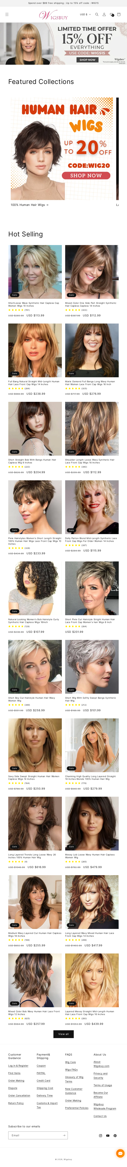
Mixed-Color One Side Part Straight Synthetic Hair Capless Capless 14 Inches (90, 304)
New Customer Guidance (73, 1090)
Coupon (41, 1065)
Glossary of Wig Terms (74, 1079)
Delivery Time (45, 1095)
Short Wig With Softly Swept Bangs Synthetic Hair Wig (90, 699)
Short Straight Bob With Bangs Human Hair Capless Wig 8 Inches (32, 461)
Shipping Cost (45, 1088)
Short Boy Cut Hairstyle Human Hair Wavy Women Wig (31, 699)
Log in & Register (18, 1065)
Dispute (12, 1088)
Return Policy (16, 1103)
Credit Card (43, 1080)
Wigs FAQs (71, 1069)
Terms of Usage (103, 1085)
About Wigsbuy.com (101, 1063)
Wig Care (70, 1062)
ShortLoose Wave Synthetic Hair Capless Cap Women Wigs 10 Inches (33, 304)
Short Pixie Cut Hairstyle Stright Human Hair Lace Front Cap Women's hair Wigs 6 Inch (90, 620)
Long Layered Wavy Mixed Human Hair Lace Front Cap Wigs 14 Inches (89, 934)
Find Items (14, 1073)
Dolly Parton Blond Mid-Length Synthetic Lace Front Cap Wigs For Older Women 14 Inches (91, 539)
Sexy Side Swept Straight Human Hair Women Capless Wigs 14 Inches (34, 777)
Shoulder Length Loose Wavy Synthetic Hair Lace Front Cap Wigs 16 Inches (90, 461)
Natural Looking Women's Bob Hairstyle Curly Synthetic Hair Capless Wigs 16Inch (33, 620)
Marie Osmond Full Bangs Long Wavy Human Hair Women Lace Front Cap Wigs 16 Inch (90, 383)
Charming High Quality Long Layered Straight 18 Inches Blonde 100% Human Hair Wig (90, 777)
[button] (7, 14)
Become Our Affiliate (101, 1094)
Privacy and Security (101, 1075)
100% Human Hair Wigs (28, 205)
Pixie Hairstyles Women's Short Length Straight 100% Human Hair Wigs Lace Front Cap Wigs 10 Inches (35, 541)
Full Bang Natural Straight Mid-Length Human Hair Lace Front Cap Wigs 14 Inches (34, 383)
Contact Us (100, 1116)
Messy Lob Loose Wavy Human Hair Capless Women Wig (90, 856)
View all (63, 1034)
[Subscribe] (64, 1135)
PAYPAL (41, 1073)
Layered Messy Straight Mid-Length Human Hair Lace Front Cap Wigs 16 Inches (89, 1013)
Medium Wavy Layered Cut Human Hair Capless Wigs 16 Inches (34, 934)
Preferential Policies (76, 1107)
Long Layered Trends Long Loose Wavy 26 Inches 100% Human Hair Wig (32, 856)
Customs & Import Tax (47, 1105)
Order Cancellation (19, 1095)
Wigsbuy (68, 1159)
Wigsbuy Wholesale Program (105, 1106)
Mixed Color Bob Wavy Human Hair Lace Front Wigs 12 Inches (34, 1013)
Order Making (16, 1080)
